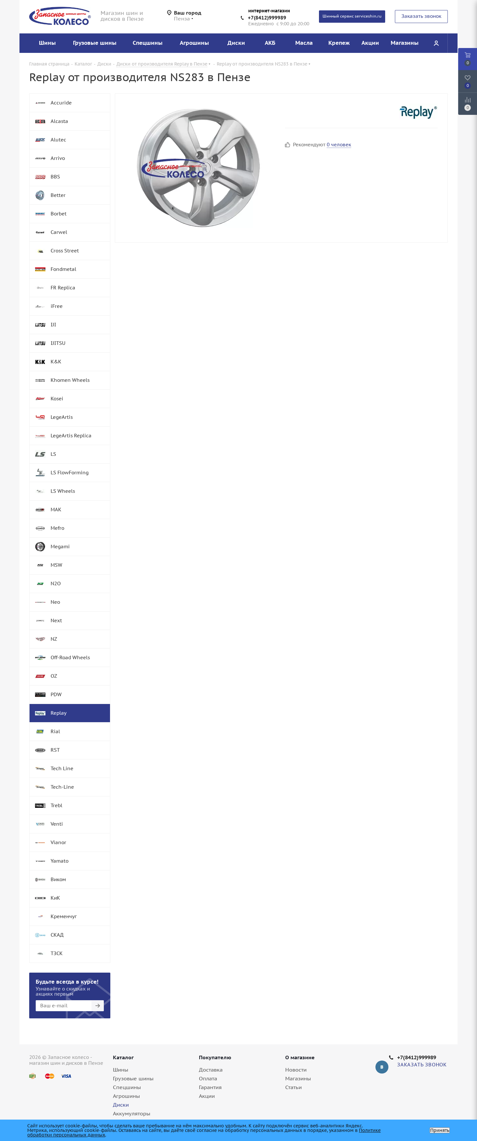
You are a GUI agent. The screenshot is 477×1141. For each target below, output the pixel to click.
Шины (120, 1069)
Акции (207, 1096)
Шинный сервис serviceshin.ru (352, 16)
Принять (439, 1130)
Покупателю (215, 1057)
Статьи (293, 1087)
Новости (296, 1069)
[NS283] (198, 168)
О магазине (300, 1057)
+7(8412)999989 (267, 18)
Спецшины (127, 1087)
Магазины (298, 1078)
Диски (121, 1104)
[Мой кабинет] (436, 43)
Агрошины (126, 1096)
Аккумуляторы (131, 1113)
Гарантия (210, 1087)
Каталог (123, 1057)
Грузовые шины (133, 1078)
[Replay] (418, 111)
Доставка (211, 1069)
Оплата (208, 1078)
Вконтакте (381, 1067)
